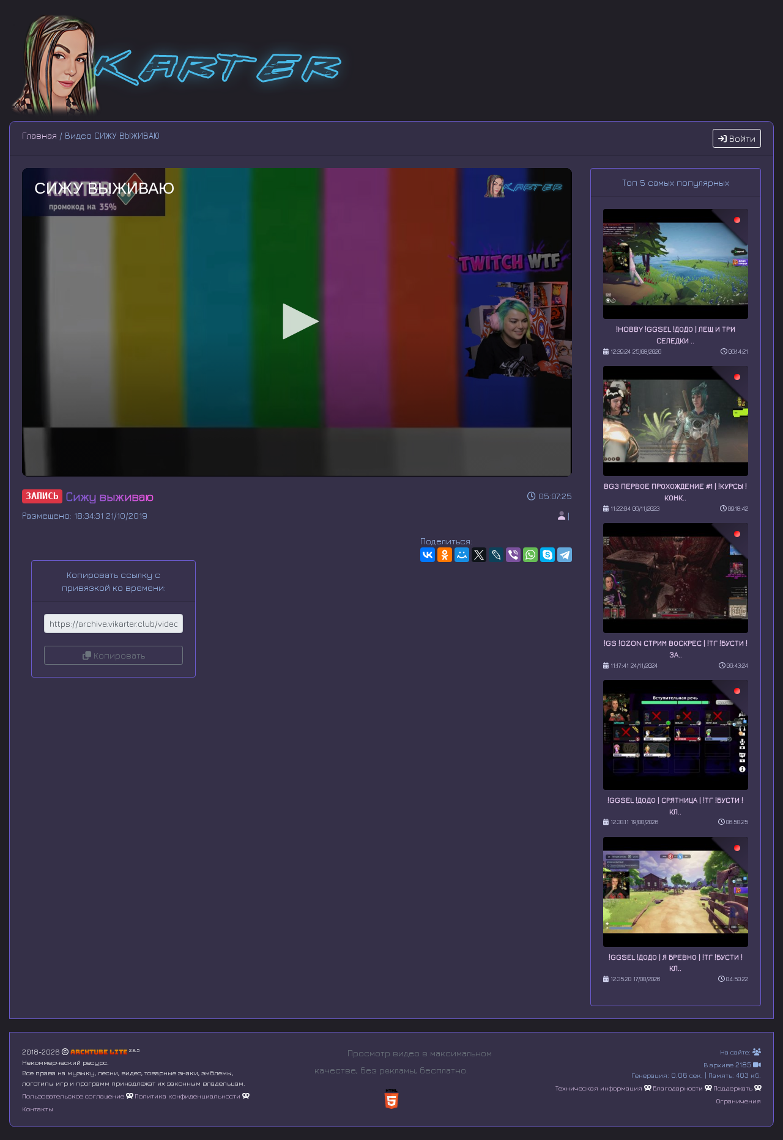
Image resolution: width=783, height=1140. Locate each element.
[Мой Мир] (462, 554)
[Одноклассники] (444, 554)
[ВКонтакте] (427, 554)
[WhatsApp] (530, 554)
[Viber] (513, 554)
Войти (741, 138)
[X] (479, 554)
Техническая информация (598, 1088)
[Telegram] (564, 554)
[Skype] (547, 554)
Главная (39, 135)
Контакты (37, 1109)
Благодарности (678, 1088)
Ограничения (738, 1101)
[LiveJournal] (496, 554)
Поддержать (732, 1088)
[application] (297, 322)
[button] (297, 321)
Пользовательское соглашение (73, 1096)
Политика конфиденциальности (187, 1096)
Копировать (118, 655)
